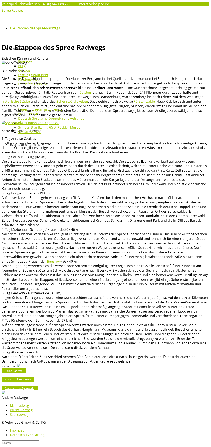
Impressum (19, 430)
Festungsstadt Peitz (33, 75)
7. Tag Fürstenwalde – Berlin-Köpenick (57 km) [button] (37, 320)
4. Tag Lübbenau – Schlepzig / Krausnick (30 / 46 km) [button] (41, 229)
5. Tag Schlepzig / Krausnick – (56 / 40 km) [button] (40, 261)
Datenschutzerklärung (27, 435)
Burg (22, 66)
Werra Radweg (21, 410)
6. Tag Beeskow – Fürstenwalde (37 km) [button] (31, 293)
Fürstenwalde (144, 101)
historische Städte (16, 101)
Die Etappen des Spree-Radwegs (35, 28)
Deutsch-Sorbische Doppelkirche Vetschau (51, 118)
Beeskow (54, 261)
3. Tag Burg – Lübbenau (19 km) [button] (26, 193)
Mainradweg (19, 405)
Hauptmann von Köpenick (38, 123)
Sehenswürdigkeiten (72, 101)
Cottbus (24, 70)
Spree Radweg (13, 10)
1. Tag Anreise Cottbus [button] (19, 138)
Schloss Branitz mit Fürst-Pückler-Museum (51, 127)
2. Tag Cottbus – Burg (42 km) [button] (24, 157)
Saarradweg (19, 414)
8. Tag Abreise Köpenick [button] (20, 352)
